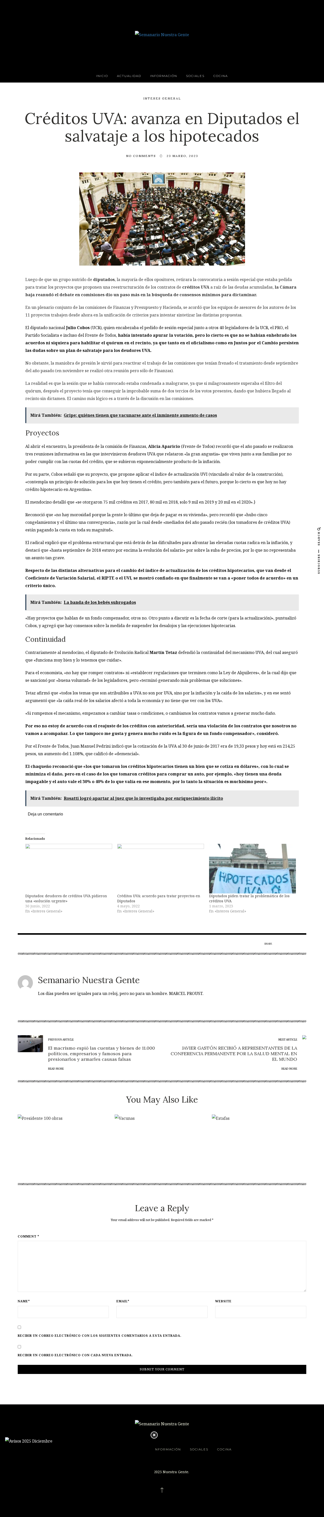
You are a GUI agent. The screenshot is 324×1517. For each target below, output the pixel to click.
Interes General (162, 98)
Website (223, 1301)
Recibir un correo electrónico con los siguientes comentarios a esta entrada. (99, 1336)
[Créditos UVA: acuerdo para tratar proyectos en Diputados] (160, 868)
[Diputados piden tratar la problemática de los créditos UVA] (252, 868)
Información (163, 76)
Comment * (28, 1236)
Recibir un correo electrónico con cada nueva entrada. (75, 1355)
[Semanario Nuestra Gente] (162, 34)
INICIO (102, 76)
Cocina (220, 76)
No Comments (141, 156)
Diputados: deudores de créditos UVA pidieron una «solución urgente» (66, 898)
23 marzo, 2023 (182, 156)
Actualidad (129, 76)
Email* (122, 1301)
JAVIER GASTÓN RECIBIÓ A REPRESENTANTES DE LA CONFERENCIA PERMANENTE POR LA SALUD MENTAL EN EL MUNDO (234, 1053)
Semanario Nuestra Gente (89, 979)
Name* (24, 1301)
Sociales (195, 76)
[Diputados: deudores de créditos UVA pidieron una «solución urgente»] (68, 868)
